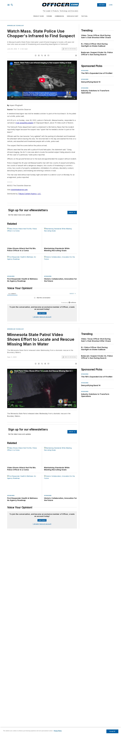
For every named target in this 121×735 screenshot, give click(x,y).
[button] (8, 5)
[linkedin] (39, 55)
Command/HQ (59, 16)
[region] (42, 298)
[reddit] (45, 55)
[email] (48, 55)
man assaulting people (24, 123)
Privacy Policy (58, 730)
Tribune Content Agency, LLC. (29, 194)
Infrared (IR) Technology (15, 25)
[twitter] (42, 55)
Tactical (84, 16)
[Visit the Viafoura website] (72, 302)
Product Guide (38, 16)
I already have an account (42, 317)
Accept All (112, 731)
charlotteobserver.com (19, 190)
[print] (76, 55)
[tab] (12, 293)
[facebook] (35, 55)
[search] (12, 5)
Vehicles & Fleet (72, 16)
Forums (49, 16)
